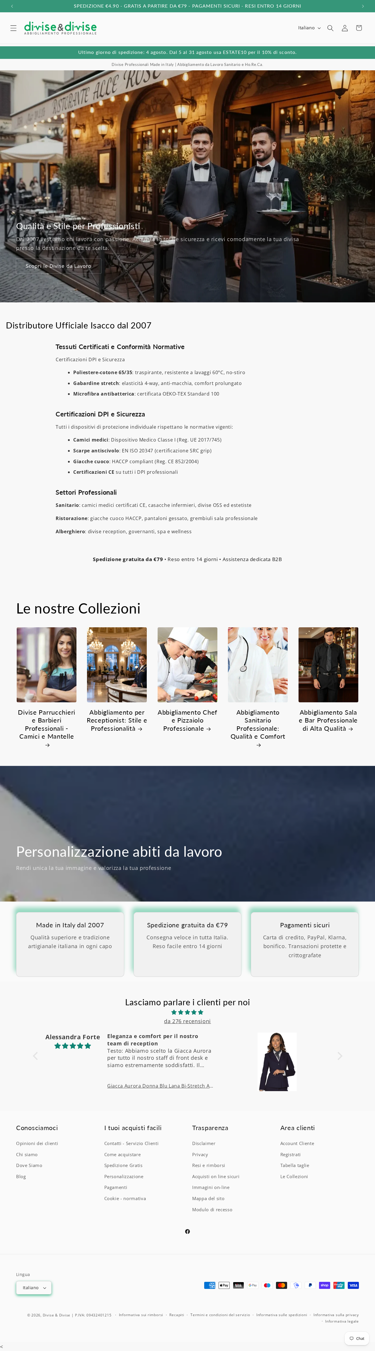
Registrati (290, 1154)
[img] (187, 1012)
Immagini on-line (211, 1187)
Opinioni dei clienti (37, 1143)
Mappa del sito (208, 1198)
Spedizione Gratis (123, 1165)
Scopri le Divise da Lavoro (59, 266)
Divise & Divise (57, 1314)
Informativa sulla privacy (336, 1314)
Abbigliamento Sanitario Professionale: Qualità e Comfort (258, 725)
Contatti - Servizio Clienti (131, 1143)
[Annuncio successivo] (363, 6)
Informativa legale (342, 1321)
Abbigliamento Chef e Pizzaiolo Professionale (187, 720)
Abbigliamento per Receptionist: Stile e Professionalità (117, 720)
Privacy (200, 1154)
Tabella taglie (294, 1165)
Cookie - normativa (125, 1198)
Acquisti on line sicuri (215, 1176)
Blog (21, 1176)
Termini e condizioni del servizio (220, 1314)
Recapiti (176, 1314)
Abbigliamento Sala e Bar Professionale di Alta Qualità (328, 720)
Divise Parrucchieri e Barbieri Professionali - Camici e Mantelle (46, 725)
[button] (13, 28)
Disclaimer (204, 1143)
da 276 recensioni (187, 1021)
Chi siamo (27, 1154)
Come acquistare (122, 1154)
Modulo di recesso (212, 1210)
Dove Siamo (29, 1165)
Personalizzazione (124, 1176)
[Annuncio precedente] (12, 6)
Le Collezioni (294, 1176)
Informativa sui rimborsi (141, 1314)
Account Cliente (297, 1143)
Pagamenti (115, 1187)
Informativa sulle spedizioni (281, 1314)
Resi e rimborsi (208, 1165)
